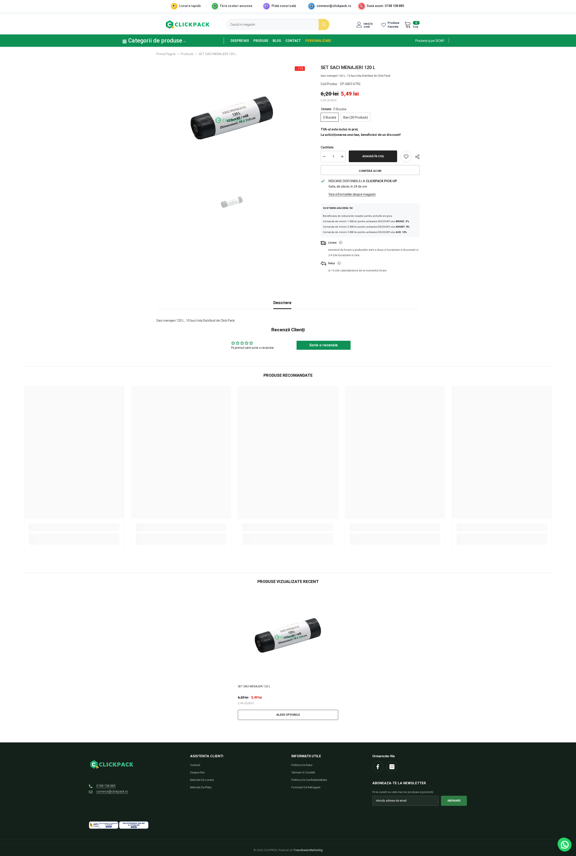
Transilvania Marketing (307, 850)
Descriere (282, 302)
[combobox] (272, 24)
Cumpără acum (370, 171)
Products (187, 54)
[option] (231, 120)
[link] (429, 40)
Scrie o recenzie (323, 345)
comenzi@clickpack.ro (334, 6)
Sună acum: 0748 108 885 (385, 6)
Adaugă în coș (373, 156)
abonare (454, 800)
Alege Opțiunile (288, 714)
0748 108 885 (106, 786)
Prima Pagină (166, 54)
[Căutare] (277, 24)
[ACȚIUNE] (416, 156)
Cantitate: (327, 147)
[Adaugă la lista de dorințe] (406, 156)
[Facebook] (377, 766)
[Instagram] (392, 766)
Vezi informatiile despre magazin (352, 194)
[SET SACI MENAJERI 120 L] (288, 637)
